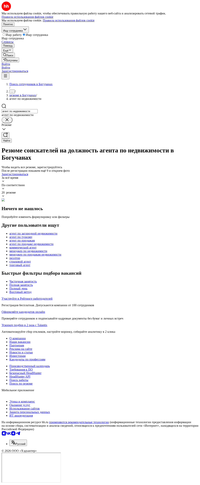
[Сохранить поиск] (5, 135)
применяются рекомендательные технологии (79, 422)
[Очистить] (7, 120)
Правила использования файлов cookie (69, 20)
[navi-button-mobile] (5, 76)
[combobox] (20, 111)
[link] (8, 55)
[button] (6, 64)
